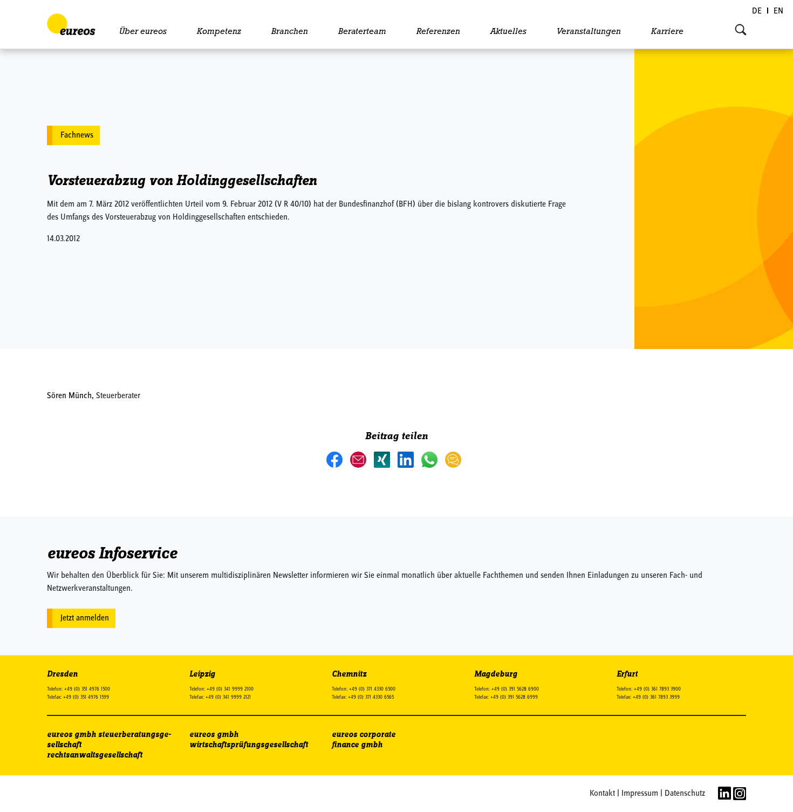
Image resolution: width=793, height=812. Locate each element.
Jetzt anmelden (84, 618)
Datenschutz (685, 793)
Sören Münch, (71, 396)
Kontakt (602, 793)
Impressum (639, 793)
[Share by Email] (359, 459)
